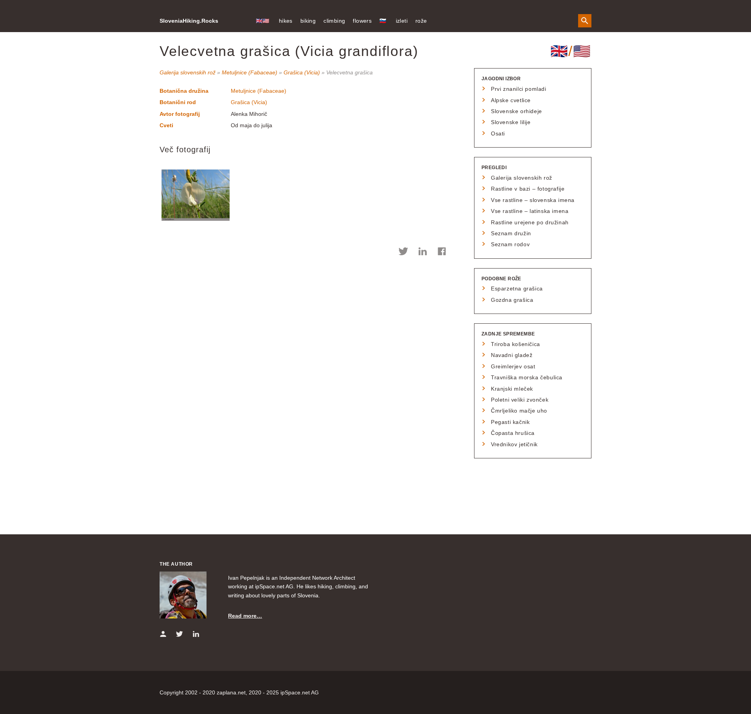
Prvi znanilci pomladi (518, 89)
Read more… (245, 616)
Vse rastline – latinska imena (529, 211)
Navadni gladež (511, 355)
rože (421, 21)
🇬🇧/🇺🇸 (570, 51)
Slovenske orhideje (516, 111)
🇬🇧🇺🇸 (262, 21)
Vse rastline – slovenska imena (533, 200)
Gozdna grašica (512, 300)
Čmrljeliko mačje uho (519, 410)
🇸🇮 (382, 21)
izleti (402, 21)
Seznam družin (511, 233)
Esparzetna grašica (517, 288)
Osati (498, 133)
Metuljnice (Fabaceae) (249, 72)
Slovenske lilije (511, 122)
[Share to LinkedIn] (423, 252)
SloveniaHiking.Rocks (189, 21)
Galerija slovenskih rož (188, 72)
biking (308, 21)
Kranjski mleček (512, 389)
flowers (362, 21)
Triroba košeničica (515, 344)
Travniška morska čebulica (526, 377)
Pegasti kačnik (510, 422)
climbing (334, 21)
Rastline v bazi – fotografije (527, 189)
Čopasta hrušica (513, 433)
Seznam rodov (510, 244)
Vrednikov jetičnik (514, 444)
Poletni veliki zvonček (519, 400)
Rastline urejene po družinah (530, 222)
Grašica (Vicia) (302, 72)
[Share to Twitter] (403, 252)
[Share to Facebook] (442, 252)
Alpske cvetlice (511, 100)
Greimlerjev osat (513, 366)
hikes (286, 21)
